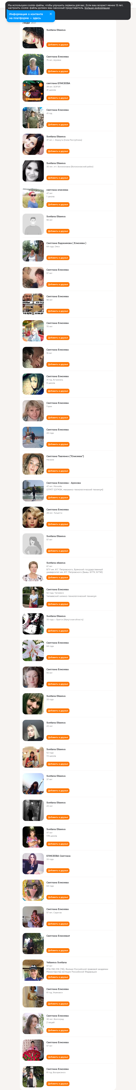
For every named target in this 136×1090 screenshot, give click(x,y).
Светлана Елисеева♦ (58, 935)
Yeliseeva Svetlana (56, 962)
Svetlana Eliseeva (56, 29)
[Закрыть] (50, 14)
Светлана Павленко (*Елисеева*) (65, 456)
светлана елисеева (57, 189)
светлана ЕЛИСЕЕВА (58, 83)
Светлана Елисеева (57, 56)
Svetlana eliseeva (55, 562)
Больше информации (97, 8)
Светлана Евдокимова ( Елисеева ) (66, 243)
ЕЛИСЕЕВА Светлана (58, 855)
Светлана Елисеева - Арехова (63, 482)
